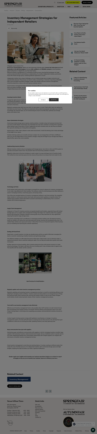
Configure (43, 99)
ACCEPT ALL (54, 99)
